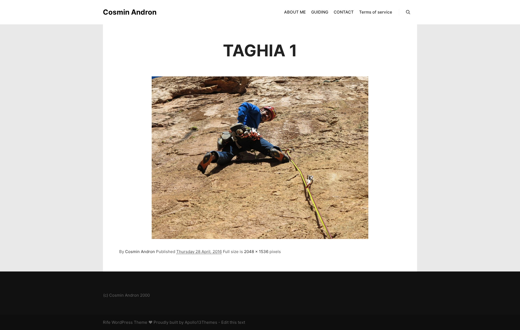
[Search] (408, 12)
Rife (106, 322)
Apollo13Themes (201, 322)
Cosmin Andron (130, 12)
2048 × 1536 (256, 251)
